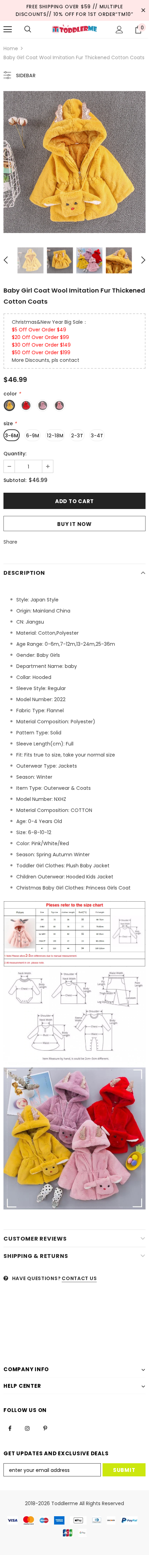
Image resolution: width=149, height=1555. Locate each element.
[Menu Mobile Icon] (7, 29)
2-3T (77, 435)
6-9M (32, 435)
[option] (74, 162)
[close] (143, 10)
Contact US (79, 1278)
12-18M (55, 435)
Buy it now (74, 524)
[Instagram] (27, 1428)
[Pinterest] (45, 1428)
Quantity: (14, 453)
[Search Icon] (27, 29)
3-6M (11, 435)
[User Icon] (119, 29)
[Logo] (74, 29)
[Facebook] (9, 1428)
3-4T (97, 435)
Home (10, 48)
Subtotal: (14, 480)
